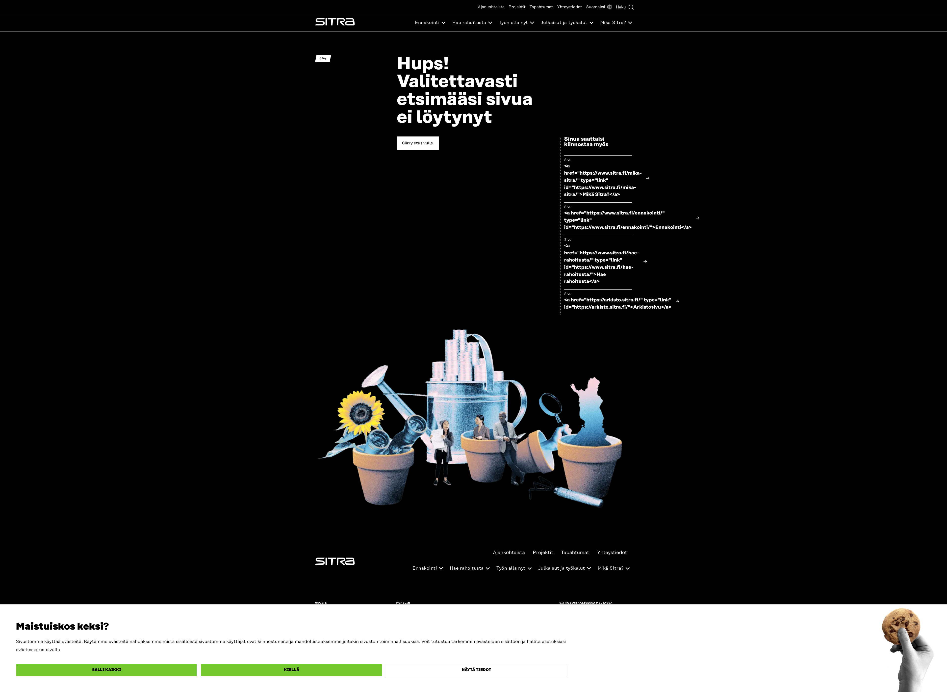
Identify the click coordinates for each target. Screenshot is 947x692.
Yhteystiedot (569, 7)
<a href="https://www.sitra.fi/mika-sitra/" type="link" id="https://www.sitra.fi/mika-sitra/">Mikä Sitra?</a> (603, 180)
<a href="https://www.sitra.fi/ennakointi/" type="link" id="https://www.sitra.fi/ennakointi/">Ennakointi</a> (628, 220)
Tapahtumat (541, 7)
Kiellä (291, 670)
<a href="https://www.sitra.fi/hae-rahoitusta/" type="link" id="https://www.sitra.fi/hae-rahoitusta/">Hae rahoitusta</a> (601, 263)
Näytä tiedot (476, 670)
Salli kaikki (106, 670)
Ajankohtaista (491, 7)
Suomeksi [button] (595, 7)
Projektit (517, 7)
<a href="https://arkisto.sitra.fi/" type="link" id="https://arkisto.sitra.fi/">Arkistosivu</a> (618, 303)
